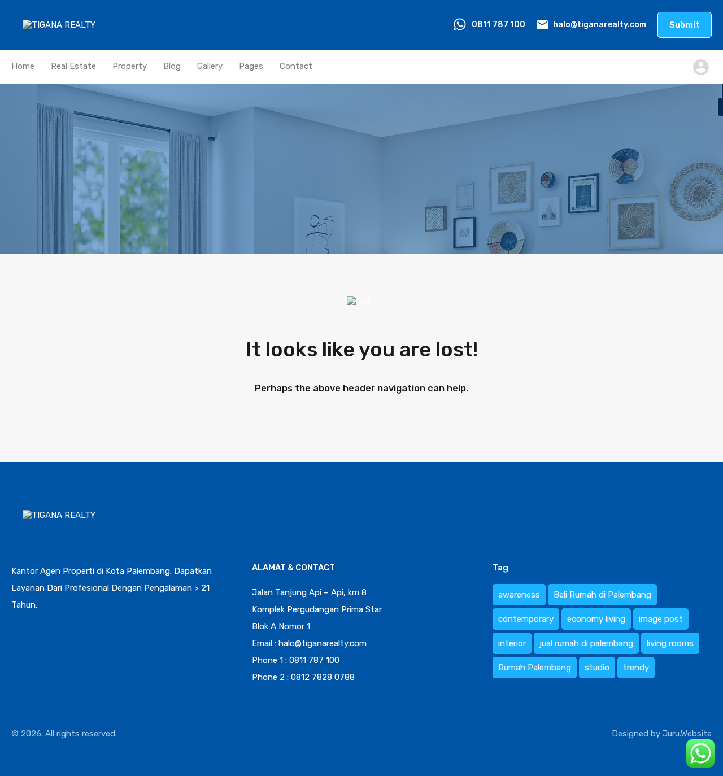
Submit (684, 25)
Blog (172, 66)
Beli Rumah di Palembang (602, 595)
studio (597, 667)
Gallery (210, 66)
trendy (636, 667)
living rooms (670, 643)
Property (129, 66)
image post (661, 619)
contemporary (526, 619)
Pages (251, 66)
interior (512, 643)
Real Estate (73, 66)
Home (22, 66)
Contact (296, 66)
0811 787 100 (498, 24)
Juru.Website (687, 734)
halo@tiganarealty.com (599, 24)
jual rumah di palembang (586, 643)
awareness (519, 595)
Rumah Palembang (534, 667)
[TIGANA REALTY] (61, 33)
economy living (596, 619)
